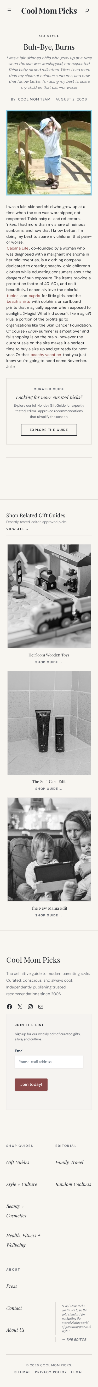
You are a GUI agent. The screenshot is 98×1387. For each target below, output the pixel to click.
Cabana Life (17, 248)
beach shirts (18, 301)
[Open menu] (9, 10)
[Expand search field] (87, 10)
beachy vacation (46, 354)
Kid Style (49, 36)
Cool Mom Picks (49, 10)
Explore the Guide (53, 432)
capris (34, 295)
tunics (13, 295)
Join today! (31, 1084)
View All (17, 529)
